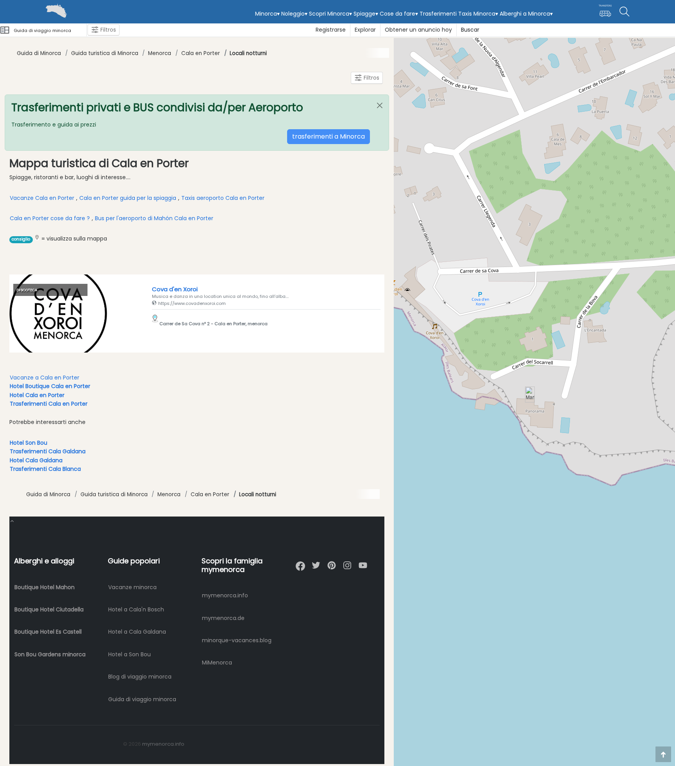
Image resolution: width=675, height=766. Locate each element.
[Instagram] (347, 562)
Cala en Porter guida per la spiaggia (127, 198)
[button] (530, 395)
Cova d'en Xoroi (175, 289)
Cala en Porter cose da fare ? (50, 218)
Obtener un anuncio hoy (418, 30)
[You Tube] (363, 562)
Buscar (470, 30)
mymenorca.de (223, 618)
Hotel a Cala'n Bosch (136, 609)
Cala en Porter (200, 53)
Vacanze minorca (132, 587)
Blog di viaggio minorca (139, 676)
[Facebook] (300, 563)
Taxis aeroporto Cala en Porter (222, 198)
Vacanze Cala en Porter (43, 198)
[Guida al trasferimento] (605, 14)
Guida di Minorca (39, 53)
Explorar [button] (365, 30)
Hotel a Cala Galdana (137, 632)
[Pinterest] (332, 562)
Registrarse (331, 30)
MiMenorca (217, 662)
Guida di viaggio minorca (142, 699)
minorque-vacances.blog (236, 640)
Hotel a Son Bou (129, 654)
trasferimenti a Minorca (328, 136)
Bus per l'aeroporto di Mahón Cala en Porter (154, 218)
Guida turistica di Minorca (104, 53)
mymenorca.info (225, 595)
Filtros (107, 30)
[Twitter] (316, 562)
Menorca (159, 53)
